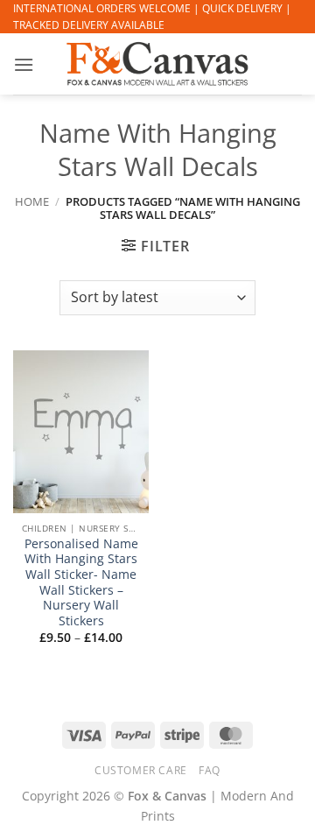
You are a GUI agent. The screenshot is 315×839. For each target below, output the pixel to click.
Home (32, 201)
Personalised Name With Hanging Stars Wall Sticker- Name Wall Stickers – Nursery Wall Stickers (81, 582)
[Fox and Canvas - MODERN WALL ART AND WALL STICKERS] (157, 64)
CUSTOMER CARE (140, 770)
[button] (23, 64)
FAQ (209, 770)
